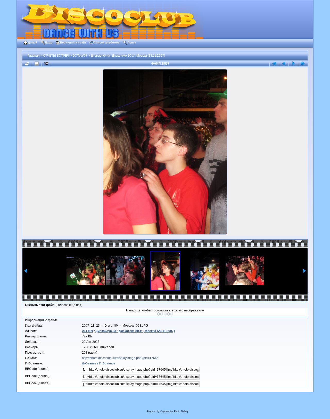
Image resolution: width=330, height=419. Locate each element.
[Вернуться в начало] (274, 63)
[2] (161, 314)
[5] (172, 314)
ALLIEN (87, 331)
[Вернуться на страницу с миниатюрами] (27, 63)
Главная (34, 55)
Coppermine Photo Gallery (174, 411)
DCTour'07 (79, 55)
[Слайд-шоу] (46, 63)
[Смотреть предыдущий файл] (283, 63)
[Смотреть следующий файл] (293, 63)
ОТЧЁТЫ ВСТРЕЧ (56, 55)
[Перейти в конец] (303, 63)
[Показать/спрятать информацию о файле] (36, 63)
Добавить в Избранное (99, 363)
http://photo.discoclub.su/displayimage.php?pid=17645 (120, 358)
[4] (168, 314)
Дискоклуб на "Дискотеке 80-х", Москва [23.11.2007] (128, 55)
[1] (158, 314)
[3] (165, 314)
